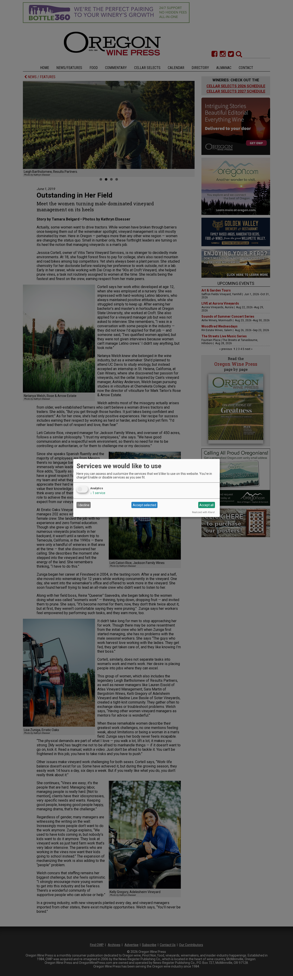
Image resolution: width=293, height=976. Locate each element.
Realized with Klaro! (203, 512)
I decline (84, 505)
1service (97, 493)
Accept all (206, 505)
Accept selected (144, 505)
